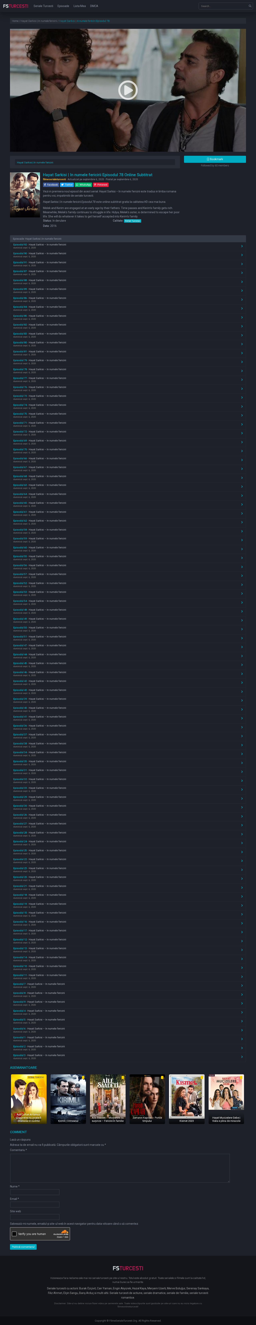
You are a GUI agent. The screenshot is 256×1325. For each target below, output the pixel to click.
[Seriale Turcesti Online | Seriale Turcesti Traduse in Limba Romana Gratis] (15, 8)
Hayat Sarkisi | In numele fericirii (35, 162)
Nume (15, 1186)
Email (14, 1198)
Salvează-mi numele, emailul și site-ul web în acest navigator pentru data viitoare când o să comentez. (74, 1223)
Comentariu (18, 1150)
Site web (15, 1211)
